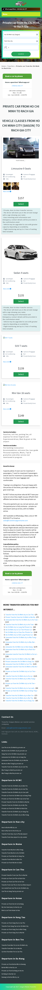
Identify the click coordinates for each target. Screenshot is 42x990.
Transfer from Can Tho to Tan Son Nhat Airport (16, 885)
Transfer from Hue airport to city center (14, 837)
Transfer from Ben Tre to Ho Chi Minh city (15, 945)
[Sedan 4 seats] (21, 252)
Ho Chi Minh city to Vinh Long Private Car (19, 635)
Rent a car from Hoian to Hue (11, 910)
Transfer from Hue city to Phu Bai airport (14, 834)
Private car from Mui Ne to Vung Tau (13, 856)
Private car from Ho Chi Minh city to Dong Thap (21, 691)
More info (6, 191)
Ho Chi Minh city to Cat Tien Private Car (18, 630)
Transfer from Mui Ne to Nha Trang (12, 850)
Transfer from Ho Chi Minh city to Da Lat (18, 676)
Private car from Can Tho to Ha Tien (13, 882)
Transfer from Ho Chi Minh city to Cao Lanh (19, 688)
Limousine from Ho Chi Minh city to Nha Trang (20, 637)
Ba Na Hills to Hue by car (9, 967)
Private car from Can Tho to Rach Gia (13, 878)
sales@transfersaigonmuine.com (15, 520)
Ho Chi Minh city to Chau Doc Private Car (19, 632)
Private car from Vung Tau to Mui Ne (13, 933)
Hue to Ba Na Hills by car (9, 827)
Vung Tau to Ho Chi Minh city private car (14, 754)
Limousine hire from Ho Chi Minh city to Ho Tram (21, 620)
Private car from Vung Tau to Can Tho (13, 923)
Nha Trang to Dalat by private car (12, 770)
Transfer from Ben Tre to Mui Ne (12, 948)
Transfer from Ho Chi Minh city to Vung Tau (19, 701)
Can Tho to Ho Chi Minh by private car (13, 747)
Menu (5, 14)
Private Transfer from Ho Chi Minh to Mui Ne (20, 617)
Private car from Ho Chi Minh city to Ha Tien (20, 683)
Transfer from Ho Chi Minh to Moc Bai (17, 659)
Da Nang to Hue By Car (9, 974)
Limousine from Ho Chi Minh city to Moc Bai (19, 642)
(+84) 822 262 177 (17, 86)
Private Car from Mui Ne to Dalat (12, 863)
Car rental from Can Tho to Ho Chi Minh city (15, 888)
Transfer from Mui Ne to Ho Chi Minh (13, 853)
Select (21, 204)
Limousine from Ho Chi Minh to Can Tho (18, 664)
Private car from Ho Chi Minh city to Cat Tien (20, 671)
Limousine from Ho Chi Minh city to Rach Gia (20, 649)
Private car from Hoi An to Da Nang (13, 904)
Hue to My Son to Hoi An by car (11, 831)
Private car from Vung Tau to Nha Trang (14, 929)
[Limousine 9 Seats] (21, 148)
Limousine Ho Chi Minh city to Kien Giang (19, 647)
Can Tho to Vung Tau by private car (13, 891)
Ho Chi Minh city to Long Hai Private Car (18, 627)
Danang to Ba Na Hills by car (10, 977)
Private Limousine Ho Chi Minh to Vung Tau (19, 661)
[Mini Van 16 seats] (9, 385)
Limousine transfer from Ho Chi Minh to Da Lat (21, 654)
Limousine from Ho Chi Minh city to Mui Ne (15, 760)
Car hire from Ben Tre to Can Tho (12, 952)
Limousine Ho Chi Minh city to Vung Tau (14, 757)
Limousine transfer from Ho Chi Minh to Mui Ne (21, 667)
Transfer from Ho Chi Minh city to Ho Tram (19, 624)
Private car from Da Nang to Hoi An (13, 971)
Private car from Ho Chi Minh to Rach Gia (14, 808)
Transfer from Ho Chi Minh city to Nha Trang (20, 679)
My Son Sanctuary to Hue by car (12, 907)
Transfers (11, 66)
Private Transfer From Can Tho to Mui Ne (14, 875)
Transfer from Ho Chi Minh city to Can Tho (19, 615)
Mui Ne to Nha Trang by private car (12, 764)
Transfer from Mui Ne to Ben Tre (12, 859)
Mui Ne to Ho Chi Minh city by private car (14, 751)
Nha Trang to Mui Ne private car (11, 773)
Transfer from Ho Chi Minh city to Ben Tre (19, 695)
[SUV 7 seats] (7, 337)
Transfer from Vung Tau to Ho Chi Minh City (15, 926)
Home (4, 66)
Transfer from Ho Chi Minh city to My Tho (19, 698)
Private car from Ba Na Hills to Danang (14, 964)
